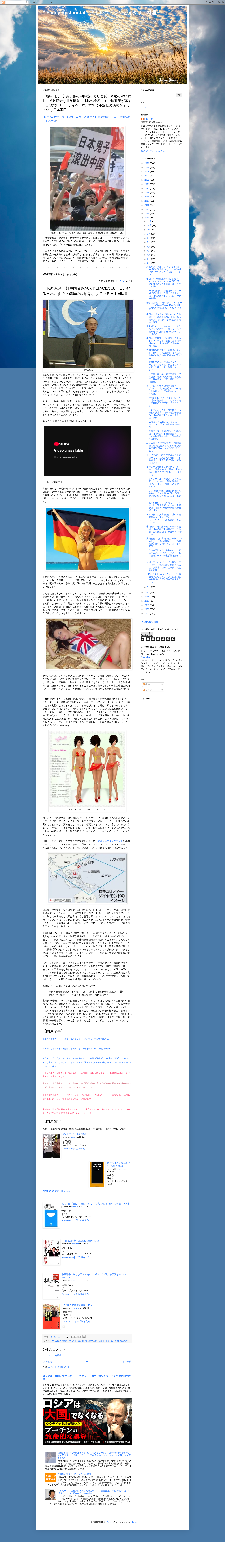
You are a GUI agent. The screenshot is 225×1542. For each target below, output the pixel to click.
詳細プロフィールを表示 (153, 151)
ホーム (87, 1361)
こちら (122, 281)
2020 (147, 188)
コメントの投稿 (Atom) (59, 1367)
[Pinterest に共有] (84, 1336)
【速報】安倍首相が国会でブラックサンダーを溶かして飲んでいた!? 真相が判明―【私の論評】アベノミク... (164, 366)
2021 (147, 184)
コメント (149, 690)
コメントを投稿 (53, 1355)
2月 (149, 263)
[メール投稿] (67, 1337)
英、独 (81, 1341)
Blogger (134, 1522)
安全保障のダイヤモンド (110, 841)
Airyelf (110, 1522)
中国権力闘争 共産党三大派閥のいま (80, 1240)
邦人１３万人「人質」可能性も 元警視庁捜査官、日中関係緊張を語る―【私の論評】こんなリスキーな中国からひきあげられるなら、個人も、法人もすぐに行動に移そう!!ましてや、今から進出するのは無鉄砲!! (87, 1062)
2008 (147, 609)
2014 (147, 213)
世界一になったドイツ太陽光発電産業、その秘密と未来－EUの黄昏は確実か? (77, 1048)
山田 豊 (148, 119)
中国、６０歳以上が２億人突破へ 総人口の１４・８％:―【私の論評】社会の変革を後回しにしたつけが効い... (163, 282)
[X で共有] (78, 1336)
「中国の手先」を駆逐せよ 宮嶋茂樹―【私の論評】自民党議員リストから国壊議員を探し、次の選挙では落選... (163, 435)
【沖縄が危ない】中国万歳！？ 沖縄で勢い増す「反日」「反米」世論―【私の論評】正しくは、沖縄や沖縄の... (163, 294)
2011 (147, 596)
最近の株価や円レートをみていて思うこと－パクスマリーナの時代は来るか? (77, 1039)
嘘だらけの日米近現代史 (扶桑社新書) (118, 1164)
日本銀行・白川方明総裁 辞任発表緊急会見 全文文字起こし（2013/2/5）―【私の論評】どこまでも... (163, 518)
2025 (147, 167)
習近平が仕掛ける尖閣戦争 (75, 1134)
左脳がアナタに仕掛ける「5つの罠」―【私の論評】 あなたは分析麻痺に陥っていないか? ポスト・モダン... (164, 271)
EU (52, 1341)
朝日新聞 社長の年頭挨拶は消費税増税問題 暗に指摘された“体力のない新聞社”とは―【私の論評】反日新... (164, 447)
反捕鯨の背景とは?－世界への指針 (74, 1474)
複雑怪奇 (124, 1341)
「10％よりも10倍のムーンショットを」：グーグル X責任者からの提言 (163, 424)
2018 (147, 196)
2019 (147, 192)
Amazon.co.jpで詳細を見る (75, 1148)
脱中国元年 (99, 1341)
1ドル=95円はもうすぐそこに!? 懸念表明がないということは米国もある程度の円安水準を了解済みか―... (163, 578)
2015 (147, 209)
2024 (147, 171)
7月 (149, 242)
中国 (108, 1341)
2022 (147, 180)
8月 (149, 238)
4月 (149, 254)
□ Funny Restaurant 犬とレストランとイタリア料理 (99, 12)
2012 (147, 592)
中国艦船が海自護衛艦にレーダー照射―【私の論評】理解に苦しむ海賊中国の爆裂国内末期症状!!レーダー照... (164, 530)
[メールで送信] (72, 1336)
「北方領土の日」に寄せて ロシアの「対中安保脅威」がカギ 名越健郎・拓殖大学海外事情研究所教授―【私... (163, 506)
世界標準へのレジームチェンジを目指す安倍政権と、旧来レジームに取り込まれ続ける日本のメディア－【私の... (163, 330)
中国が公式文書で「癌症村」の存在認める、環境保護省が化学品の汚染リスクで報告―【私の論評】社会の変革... (163, 318)
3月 (149, 259)
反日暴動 (115, 1341)
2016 (147, 205)
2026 (147, 163)
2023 (147, 175)
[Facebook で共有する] (81, 1336)
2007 (147, 613)
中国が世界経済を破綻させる (77, 1304)
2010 (147, 601)
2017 (147, 201)
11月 (149, 225)
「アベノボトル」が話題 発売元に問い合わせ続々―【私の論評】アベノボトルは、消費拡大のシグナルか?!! (163, 483)
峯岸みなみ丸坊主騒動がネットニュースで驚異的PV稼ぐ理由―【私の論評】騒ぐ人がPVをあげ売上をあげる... (164, 471)
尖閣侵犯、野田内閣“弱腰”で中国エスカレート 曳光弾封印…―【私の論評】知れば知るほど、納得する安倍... (164, 542)
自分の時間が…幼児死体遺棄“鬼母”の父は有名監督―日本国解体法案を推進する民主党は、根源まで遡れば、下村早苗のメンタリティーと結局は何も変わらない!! (94, 1455)
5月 (149, 250)
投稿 (147, 684)
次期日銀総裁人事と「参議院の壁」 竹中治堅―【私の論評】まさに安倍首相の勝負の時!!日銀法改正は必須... (164, 354)
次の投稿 (47, 1361)
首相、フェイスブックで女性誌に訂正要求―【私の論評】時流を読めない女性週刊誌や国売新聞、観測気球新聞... (163, 566)
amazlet (74, 1137)
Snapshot (145, 657)
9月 (149, 234)
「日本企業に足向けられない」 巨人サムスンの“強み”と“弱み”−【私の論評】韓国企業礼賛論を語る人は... (163, 554)
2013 (147, 217)
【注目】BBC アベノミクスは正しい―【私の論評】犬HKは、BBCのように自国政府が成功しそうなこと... (164, 402)
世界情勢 (89, 1341)
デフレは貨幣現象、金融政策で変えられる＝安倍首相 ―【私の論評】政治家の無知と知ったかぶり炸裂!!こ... (164, 494)
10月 (149, 229)
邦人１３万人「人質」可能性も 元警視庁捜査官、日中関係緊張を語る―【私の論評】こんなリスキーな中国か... (163, 414)
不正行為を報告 (149, 621)
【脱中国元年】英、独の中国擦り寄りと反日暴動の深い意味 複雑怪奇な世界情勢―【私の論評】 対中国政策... (164, 378)
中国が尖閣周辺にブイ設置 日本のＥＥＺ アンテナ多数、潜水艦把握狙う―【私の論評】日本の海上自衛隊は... (163, 342)
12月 (149, 221)
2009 (147, 605)
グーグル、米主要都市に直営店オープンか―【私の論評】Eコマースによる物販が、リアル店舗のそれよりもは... (164, 390)
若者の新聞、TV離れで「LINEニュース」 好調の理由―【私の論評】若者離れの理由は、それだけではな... (164, 306)
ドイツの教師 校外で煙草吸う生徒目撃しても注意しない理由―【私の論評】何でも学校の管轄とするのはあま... (163, 459)
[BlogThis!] (75, 1336)
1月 (149, 587)
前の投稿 (127, 1361)
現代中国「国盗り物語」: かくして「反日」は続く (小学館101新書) (95, 1203)
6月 (149, 246)
